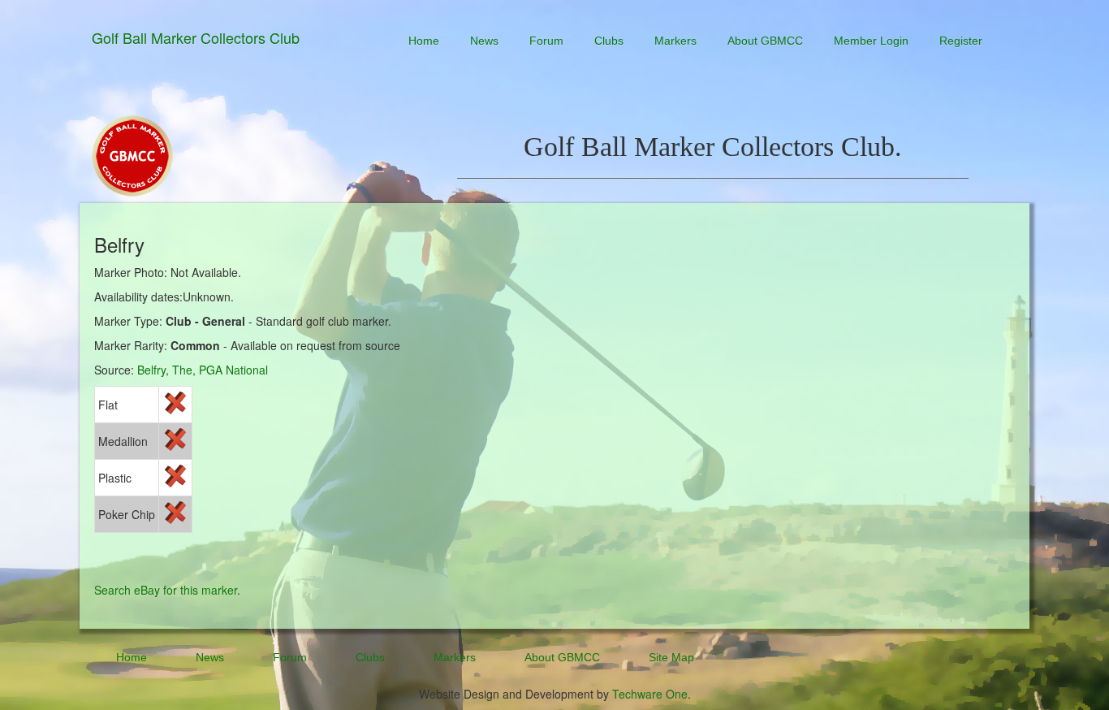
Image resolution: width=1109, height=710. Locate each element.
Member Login (871, 40)
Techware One (650, 694)
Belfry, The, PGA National (202, 369)
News (484, 40)
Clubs (609, 40)
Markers (675, 40)
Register (960, 40)
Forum (546, 40)
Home (423, 40)
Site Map (671, 657)
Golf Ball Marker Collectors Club (196, 37)
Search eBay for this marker (165, 590)
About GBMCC (765, 40)
